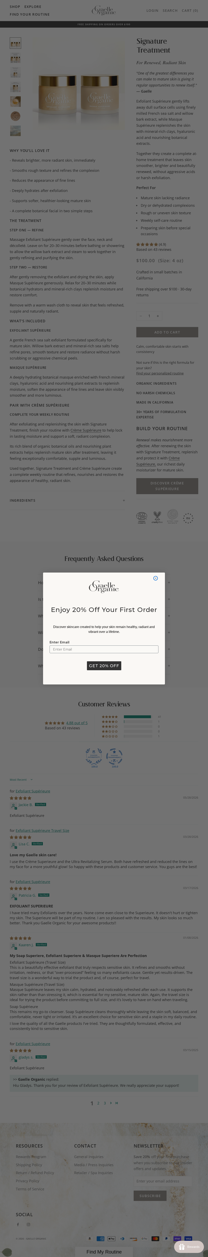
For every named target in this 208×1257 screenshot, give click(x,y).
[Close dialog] (156, 578)
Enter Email (59, 642)
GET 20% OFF (104, 665)
